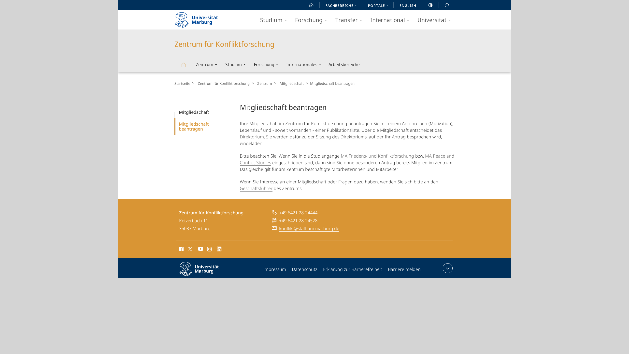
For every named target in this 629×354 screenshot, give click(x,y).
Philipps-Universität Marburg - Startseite (205, 18)
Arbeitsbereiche (344, 64)
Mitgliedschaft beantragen (194, 126)
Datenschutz (304, 269)
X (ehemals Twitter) (190, 249)
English (408, 5)
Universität (431, 20)
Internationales (301, 64)
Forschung (309, 20)
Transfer (346, 20)
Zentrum (204, 64)
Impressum (274, 269)
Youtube (200, 250)
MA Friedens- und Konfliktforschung (377, 156)
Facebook (181, 250)
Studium (271, 20)
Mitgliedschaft (292, 83)
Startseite (182, 83)
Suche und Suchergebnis (447, 5)
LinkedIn (219, 250)
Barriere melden (404, 269)
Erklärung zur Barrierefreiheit (352, 269)
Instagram (210, 250)
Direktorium (252, 137)
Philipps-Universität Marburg (207, 276)
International (387, 20)
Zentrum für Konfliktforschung (183, 64)
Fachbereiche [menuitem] (340, 5)
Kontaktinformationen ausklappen (448, 268)
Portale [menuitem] (376, 5)
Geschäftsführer (256, 188)
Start (311, 5)
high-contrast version (430, 5)
